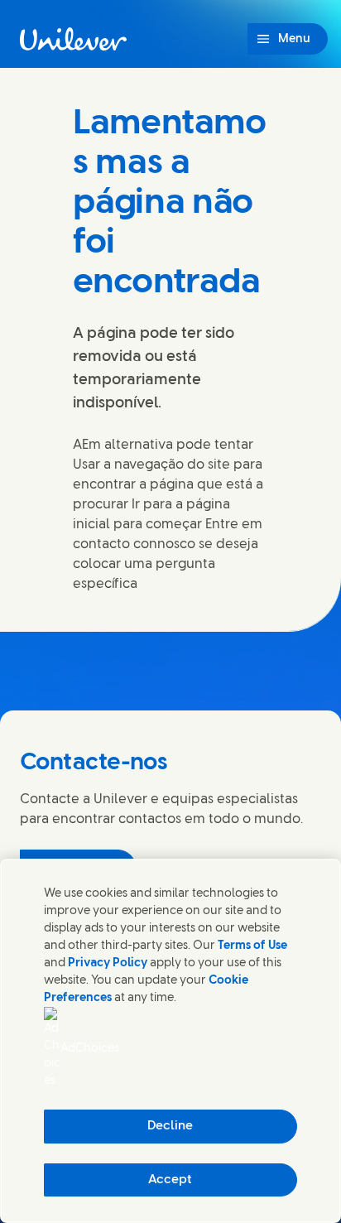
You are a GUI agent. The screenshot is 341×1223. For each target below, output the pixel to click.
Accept (170, 1180)
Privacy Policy (107, 963)
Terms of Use (252, 946)
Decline (170, 1126)
